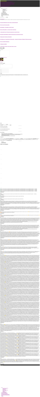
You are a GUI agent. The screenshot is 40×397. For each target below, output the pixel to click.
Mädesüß (13, 139)
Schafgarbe (26, 139)
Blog (2, 387)
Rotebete (21, 139)
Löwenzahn (8, 139)
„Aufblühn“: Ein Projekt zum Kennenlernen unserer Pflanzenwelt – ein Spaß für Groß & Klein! (11, 134)
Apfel (0, 138)
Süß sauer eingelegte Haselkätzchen (4, 41)
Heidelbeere (31, 138)
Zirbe (6, 140)
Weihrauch (3, 140)
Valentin (37, 139)
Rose (16, 139)
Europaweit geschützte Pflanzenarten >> (4, 130)
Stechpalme (32, 139)
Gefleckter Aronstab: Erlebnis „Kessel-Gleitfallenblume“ (7, 133)
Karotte (0, 139)
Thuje (36, 139)
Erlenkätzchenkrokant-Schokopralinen (4, 6)
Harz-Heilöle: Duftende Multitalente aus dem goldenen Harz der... (6, 1)
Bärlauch (11, 138)
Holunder (34, 138)
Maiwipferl (10, 139)
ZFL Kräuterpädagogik (4, 392)
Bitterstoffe (5, 138)
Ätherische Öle (9, 140)
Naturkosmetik (4, 390)
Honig (37, 138)
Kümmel (2, 139)
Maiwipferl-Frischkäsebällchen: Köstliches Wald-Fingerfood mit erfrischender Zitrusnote (11, 34)
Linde (3, 139)
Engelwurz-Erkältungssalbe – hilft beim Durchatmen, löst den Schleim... (7, 3)
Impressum (3, 141)
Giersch (25, 138)
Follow (1, 193)
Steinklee (34, 139)
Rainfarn (15, 139)
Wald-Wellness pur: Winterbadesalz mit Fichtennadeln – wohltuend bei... (7, 4)
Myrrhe (12, 139)
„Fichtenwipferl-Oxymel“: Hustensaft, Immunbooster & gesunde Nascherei (7, 2)
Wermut (5, 140)
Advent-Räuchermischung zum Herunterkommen (5, 5)
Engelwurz (18, 138)
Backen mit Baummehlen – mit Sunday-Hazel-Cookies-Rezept (8, 29)
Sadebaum (24, 139)
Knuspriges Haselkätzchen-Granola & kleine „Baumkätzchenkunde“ (9, 22)
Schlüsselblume (29, 139)
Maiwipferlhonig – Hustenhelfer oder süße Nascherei (7, 27)
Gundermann (27, 138)
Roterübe (23, 139)
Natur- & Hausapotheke (5, 10)
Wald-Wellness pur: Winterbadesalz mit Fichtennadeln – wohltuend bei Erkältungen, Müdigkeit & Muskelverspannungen (15, 39)
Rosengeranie (18, 139)
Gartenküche (4, 389)
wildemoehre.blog (2, 197)
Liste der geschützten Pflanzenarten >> (4, 127)
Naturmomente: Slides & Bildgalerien (5, 14)
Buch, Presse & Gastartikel (4, 393)
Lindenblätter (5, 139)
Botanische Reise (4, 9)
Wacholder (1, 140)
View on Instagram (2, 210)
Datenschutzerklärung (4, 142)
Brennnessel (8, 138)
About (2, 15)
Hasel (29, 138)
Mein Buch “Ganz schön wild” (4, 13)
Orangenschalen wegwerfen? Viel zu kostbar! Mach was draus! (8, 46)
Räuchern (3, 11)
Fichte (22, 138)
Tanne (35, 139)
